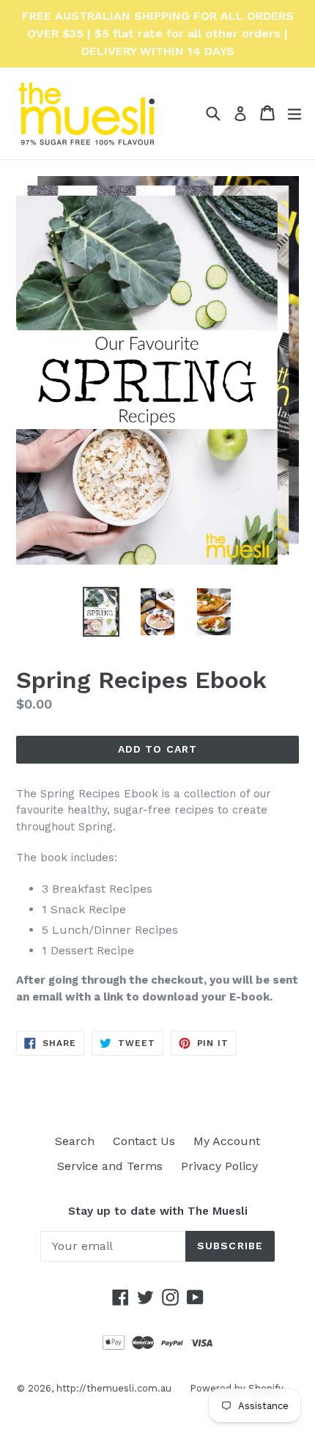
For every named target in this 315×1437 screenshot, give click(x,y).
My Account (226, 1141)
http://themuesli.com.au (113, 1388)
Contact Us (144, 1141)
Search (74, 1141)
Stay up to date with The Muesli (158, 1211)
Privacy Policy (219, 1166)
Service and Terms (110, 1166)
